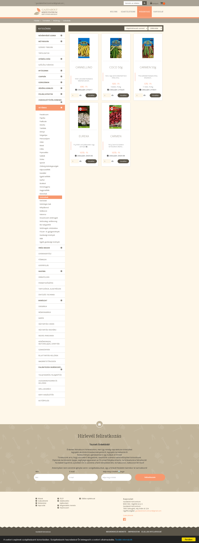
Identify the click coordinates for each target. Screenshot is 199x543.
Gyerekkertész (44, 254)
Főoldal (36, 21)
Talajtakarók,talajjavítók (50, 375)
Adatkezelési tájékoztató (64, 502)
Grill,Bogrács (44, 389)
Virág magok (44, 248)
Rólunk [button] (113, 12)
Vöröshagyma (45, 187)
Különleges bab (45, 204)
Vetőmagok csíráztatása (49, 228)
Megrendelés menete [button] (116, 532)
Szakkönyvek (44, 350)
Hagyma (41, 271)
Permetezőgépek (45, 283)
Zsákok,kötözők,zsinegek (50, 100)
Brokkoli (43, 183)
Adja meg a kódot (110, 471)
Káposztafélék (45, 170)
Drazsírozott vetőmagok (49, 218)
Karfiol (42, 180)
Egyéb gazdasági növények (50, 242)
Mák (41, 238)
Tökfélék (43, 128)
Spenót (42, 163)
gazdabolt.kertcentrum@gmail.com (50, 3)
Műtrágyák (43, 41)
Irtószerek (43, 71)
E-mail (72, 471)
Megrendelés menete (68, 505)
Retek (42, 145)
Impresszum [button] (134, 532)
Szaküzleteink (43, 501)
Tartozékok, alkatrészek (49, 289)
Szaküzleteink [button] (128, 12)
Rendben (188, 539)
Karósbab (43, 201)
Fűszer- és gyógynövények (50, 232)
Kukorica (43, 214)
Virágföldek (43, 277)
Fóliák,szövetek (45, 94)
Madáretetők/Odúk (47, 361)
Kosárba (91, 95)
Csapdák (42, 76)
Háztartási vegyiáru (47, 330)
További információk (123, 539)
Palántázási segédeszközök (51, 367)
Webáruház (42, 503)
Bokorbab (43, 194)
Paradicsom (44, 114)
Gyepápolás (43, 265)
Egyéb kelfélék (45, 176)
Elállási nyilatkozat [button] (151, 532)
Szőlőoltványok (46, 65)
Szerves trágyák (45, 47)
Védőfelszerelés (45, 88)
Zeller (42, 142)
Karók (41, 318)
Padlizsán (43, 121)
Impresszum (64, 508)
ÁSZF (62, 498)
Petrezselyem (45, 139)
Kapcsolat (41, 505)
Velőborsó (43, 211)
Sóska (42, 159)
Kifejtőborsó (44, 207)
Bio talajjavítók (45, 225)
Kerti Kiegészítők (46, 395)
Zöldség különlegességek (49, 166)
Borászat (42, 300)
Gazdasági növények (47, 235)
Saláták (42, 156)
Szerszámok (43, 82)
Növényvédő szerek (47, 35)
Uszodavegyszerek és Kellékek (47, 382)
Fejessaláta (44, 152)
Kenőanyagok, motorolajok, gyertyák (49, 342)
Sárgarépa (43, 135)
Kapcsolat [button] (158, 12)
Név (37, 471)
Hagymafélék (44, 190)
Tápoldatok (43, 53)
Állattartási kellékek (48, 355)
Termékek (46, 21)
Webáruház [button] (144, 12)
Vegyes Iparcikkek (46, 336)
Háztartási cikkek (46, 324)
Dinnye (42, 132)
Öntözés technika (46, 295)
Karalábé (43, 173)
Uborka (42, 125)
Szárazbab (66, 21)
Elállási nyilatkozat (88, 498)
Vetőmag (56, 21)
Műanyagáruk (44, 312)
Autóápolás (43, 401)
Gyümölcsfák (44, 59)
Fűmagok (42, 259)
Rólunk (40, 498)
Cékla (42, 149)
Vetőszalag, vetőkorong (48, 221)
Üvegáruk (42, 306)
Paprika (42, 118)
